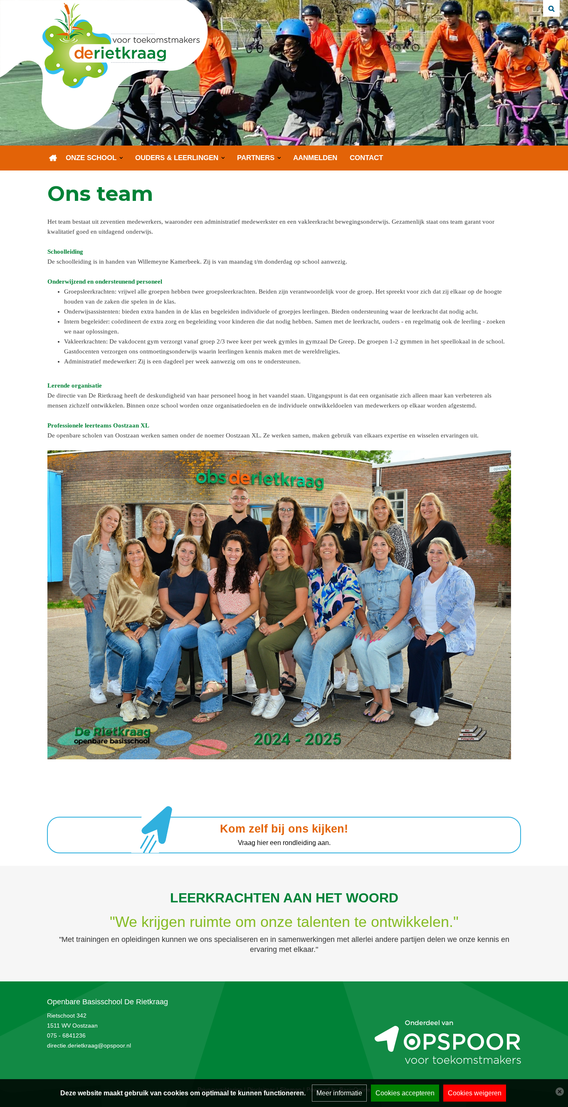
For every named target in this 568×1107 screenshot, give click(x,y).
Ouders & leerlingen (176, 158)
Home (53, 158)
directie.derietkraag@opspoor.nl (89, 1045)
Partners (255, 158)
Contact (366, 158)
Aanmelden (315, 158)
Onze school (91, 158)
